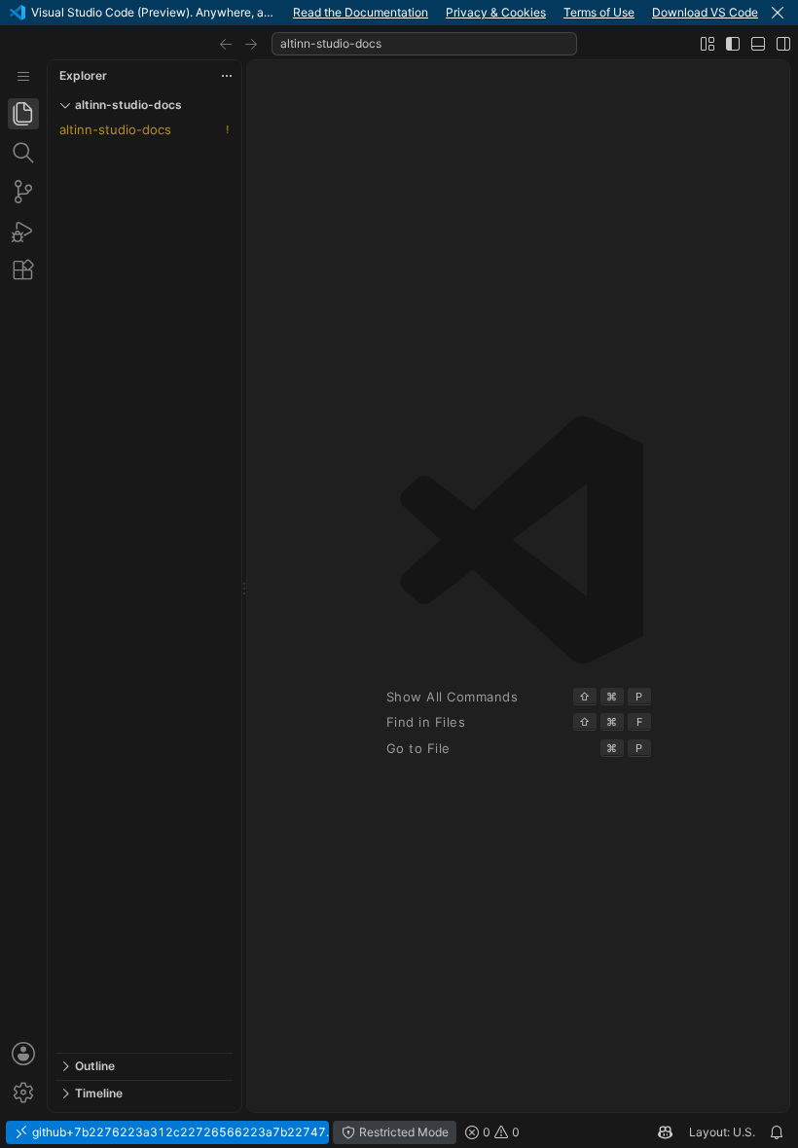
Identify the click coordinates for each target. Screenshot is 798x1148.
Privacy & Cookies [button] (496, 12)
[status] (399, 1132)
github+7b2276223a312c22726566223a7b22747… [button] (179, 1132)
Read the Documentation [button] (360, 12)
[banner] (399, 12)
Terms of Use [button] (599, 12)
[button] (777, 12)
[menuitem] (23, 76)
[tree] (144, 586)
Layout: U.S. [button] (722, 1132)
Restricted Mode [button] (402, 1132)
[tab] (23, 113)
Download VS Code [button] (705, 12)
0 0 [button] (500, 1132)
